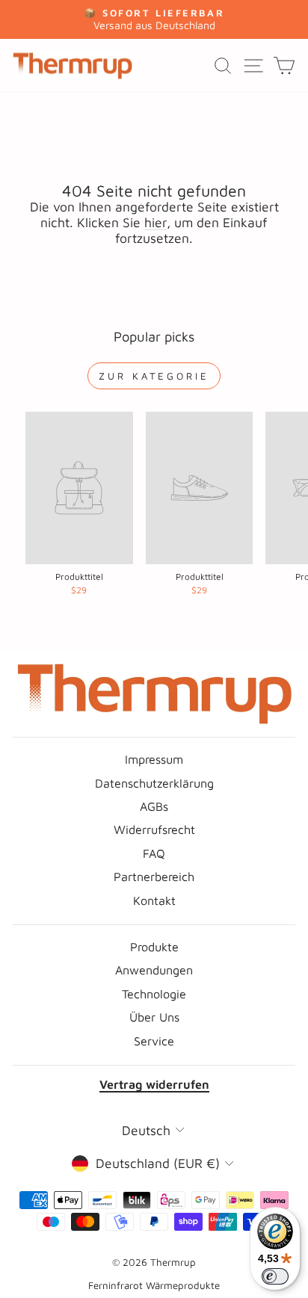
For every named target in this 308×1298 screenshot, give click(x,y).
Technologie (154, 993)
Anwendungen (154, 969)
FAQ (154, 853)
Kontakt (154, 900)
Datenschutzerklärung (154, 783)
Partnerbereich (154, 876)
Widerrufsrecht (154, 829)
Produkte (154, 946)
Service (154, 1040)
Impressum (154, 759)
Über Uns (154, 1017)
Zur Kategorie (154, 376)
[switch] (275, 1276)
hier (155, 222)
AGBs (154, 806)
